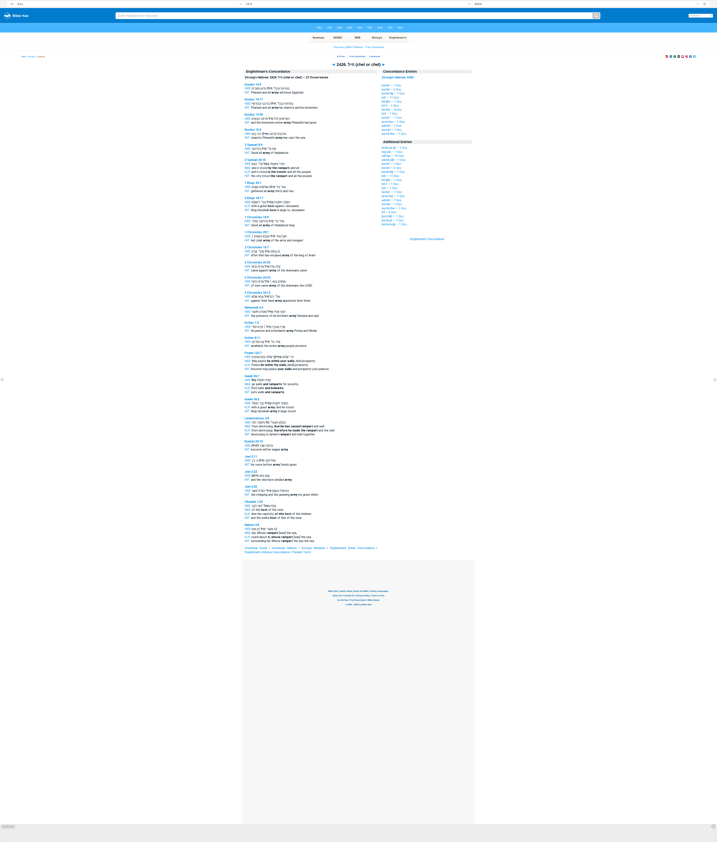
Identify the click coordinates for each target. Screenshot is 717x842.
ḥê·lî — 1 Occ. (390, 105)
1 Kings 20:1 (253, 183)
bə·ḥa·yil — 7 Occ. (393, 220)
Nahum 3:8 (252, 525)
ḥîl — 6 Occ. (389, 212)
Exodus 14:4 (253, 84)
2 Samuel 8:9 (253, 145)
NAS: (248, 168)
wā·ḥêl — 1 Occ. (392, 126)
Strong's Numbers (313, 548)
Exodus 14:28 (254, 114)
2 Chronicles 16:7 (257, 247)
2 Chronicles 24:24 (257, 277)
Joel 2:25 (251, 486)
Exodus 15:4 (253, 129)
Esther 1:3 (252, 322)
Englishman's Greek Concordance (352, 548)
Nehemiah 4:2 (254, 307)
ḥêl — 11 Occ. (391, 97)
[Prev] (4, 388)
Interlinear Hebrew (284, 548)
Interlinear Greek (256, 548)
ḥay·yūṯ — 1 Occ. (392, 152)
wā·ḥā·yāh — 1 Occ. (394, 160)
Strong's (31, 56)
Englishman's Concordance (427, 239)
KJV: (248, 172)
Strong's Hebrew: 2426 (398, 77)
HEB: (248, 88)
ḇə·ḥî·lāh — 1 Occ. (393, 216)
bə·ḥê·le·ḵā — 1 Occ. (394, 224)
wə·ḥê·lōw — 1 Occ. (394, 134)
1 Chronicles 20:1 (257, 232)
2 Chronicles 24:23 (257, 262)
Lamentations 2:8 (257, 418)
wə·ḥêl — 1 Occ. (392, 130)
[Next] (712, 388)
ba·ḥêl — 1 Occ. (392, 85)
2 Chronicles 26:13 (257, 292)
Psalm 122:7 (253, 353)
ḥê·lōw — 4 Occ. (392, 109)
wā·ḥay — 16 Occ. (393, 156)
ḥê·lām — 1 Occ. (392, 101)
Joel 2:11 (251, 456)
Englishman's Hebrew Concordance (267, 552)
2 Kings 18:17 (254, 198)
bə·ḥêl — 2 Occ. (392, 89)
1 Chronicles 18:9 (257, 217)
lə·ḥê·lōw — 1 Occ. (393, 122)
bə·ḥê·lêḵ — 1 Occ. (393, 93)
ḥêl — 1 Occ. (390, 113)
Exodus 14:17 (254, 99)
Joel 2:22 (251, 471)
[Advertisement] (427, 308)
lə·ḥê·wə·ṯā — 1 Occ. (395, 148)
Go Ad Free (8, 826)
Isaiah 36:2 (252, 399)
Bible (23, 56)
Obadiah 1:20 (254, 502)
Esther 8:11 (252, 338)
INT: (247, 92)
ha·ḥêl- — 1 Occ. (392, 117)
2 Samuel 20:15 (255, 160)
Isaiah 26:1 (252, 376)
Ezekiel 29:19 (254, 441)
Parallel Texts (301, 552)
